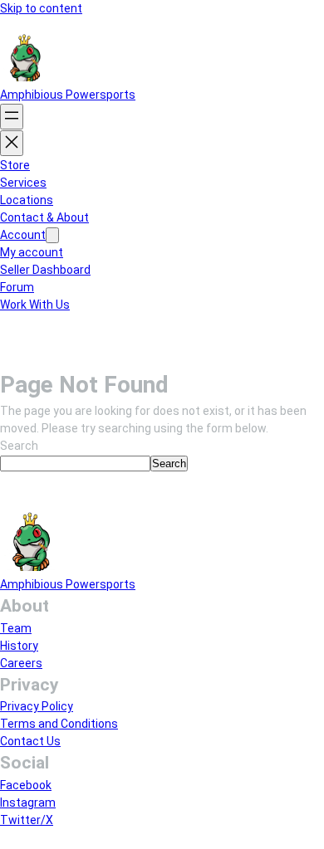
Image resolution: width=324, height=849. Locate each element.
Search (19, 445)
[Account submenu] (52, 235)
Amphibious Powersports (67, 94)
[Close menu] (11, 143)
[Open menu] (11, 116)
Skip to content (41, 8)
